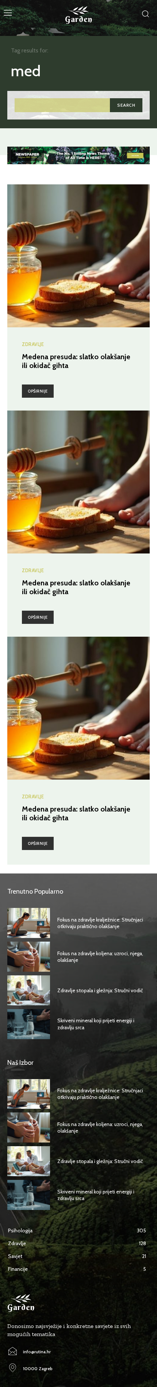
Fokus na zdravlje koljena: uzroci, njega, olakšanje (100, 956)
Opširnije (38, 391)
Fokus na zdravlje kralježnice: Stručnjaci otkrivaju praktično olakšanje (100, 923)
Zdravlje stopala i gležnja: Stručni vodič (100, 990)
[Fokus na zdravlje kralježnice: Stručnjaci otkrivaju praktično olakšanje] (28, 923)
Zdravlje (33, 344)
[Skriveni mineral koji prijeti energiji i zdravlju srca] (28, 1024)
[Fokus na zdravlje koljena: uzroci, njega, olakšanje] (28, 957)
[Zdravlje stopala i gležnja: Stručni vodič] (28, 990)
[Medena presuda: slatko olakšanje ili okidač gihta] (78, 255)
